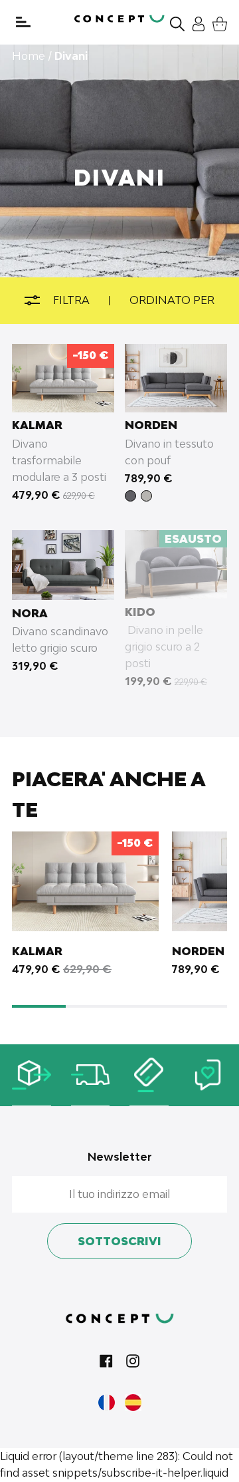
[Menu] (23, 22)
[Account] (195, 22)
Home (28, 56)
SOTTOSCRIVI (119, 1241)
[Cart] (216, 22)
